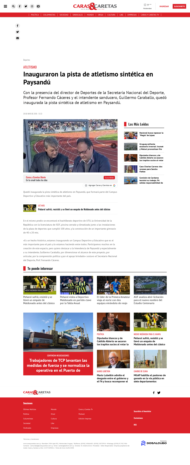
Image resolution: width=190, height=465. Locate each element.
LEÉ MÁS (41, 205)
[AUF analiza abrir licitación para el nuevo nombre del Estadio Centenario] (150, 293)
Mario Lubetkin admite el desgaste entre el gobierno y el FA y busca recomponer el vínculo (112, 380)
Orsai (100, 15)
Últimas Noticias (29, 409)
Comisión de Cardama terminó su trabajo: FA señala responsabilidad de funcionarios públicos (151, 181)
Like (121, 15)
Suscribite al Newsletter (142, 411)
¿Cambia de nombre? (143, 290)
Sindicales (78, 15)
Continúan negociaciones (58, 355)
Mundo (90, 15)
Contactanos (138, 418)
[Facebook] (17, 25)
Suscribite (109, 177)
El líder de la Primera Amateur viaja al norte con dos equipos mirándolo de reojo (113, 300)
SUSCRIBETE (179, 6)
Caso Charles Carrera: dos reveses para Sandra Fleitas (150, 169)
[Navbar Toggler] (7, 6)
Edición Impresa (85, 418)
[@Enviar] (17, 38)
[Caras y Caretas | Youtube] (38, 6)
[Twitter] (17, 31)
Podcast (82, 414)
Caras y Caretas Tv (150, 15)
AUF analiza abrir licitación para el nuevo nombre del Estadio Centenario (148, 300)
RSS (135, 424)
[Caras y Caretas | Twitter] (25, 6)
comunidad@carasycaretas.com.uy (41, 446)
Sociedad (64, 15)
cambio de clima (141, 371)
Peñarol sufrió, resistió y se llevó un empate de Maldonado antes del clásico (74, 209)
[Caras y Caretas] (36, 394)
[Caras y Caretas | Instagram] (32, 6)
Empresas (132, 15)
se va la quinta (104, 290)
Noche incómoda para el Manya (36, 290)
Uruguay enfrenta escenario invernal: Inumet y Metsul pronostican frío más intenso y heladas (151, 148)
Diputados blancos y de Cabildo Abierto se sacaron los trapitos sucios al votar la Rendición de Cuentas (151, 159)
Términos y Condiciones (31, 439)
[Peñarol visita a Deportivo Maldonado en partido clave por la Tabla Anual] (76, 293)
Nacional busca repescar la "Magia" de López (151, 134)
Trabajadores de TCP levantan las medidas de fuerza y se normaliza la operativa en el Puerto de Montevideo (58, 368)
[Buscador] (13, 6)
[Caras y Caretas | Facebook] (19, 6)
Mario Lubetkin (103, 371)
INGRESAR (164, 6)
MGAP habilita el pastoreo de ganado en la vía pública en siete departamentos (150, 378)
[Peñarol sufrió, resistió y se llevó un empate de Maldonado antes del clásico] (29, 209)
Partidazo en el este (69, 290)
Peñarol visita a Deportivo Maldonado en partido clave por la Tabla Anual (75, 300)
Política (35, 15)
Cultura (111, 15)
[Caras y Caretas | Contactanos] (163, 392)
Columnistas (49, 15)
